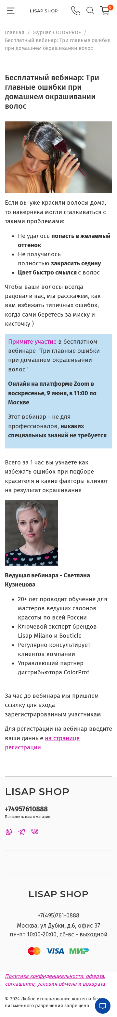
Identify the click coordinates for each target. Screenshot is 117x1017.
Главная (14, 32)
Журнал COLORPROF (57, 32)
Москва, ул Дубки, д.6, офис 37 (58, 925)
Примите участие (32, 341)
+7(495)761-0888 (58, 915)
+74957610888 (26, 809)
